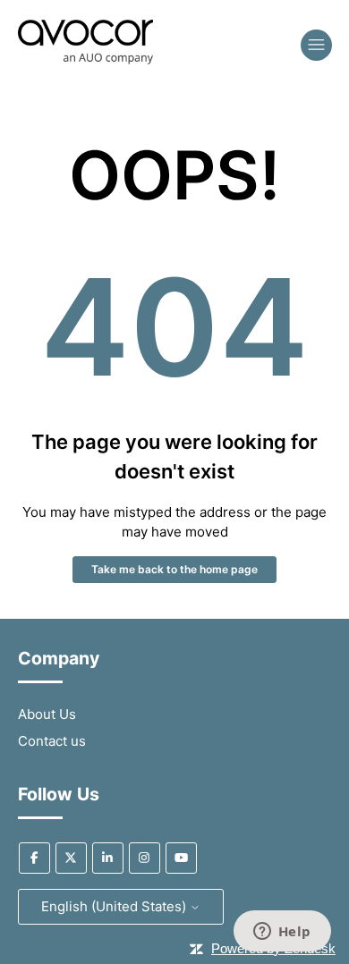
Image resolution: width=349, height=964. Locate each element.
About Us (47, 714)
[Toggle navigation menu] (316, 45)
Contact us (52, 740)
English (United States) (115, 906)
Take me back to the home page (174, 569)
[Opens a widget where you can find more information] (282, 932)
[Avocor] (86, 59)
